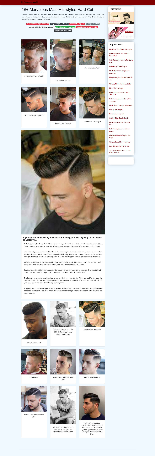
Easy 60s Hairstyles (116, 110)
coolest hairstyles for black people (41, 27)
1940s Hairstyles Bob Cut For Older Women (119, 151)
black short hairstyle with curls (38, 24)
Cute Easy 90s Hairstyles (118, 66)
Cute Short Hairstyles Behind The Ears (119, 93)
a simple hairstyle (92, 24)
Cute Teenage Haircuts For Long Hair (121, 61)
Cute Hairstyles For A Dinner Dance (119, 130)
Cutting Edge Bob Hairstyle (119, 118)
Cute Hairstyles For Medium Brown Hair (119, 54)
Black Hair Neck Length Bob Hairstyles (119, 72)
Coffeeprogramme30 (29, 2)
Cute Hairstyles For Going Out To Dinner (120, 100)
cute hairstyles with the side (65, 27)
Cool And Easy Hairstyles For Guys (119, 136)
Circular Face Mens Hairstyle (119, 142)
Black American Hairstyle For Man (119, 123)
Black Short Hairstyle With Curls (120, 105)
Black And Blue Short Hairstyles (120, 49)
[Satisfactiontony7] (121, 18)
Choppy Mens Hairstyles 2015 (120, 84)
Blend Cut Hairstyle (116, 88)
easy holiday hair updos (63, 30)
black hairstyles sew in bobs (87, 27)
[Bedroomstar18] (121, 33)
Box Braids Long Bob (116, 114)
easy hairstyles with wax (59, 24)
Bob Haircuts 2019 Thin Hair (119, 146)
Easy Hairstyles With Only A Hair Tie (120, 78)
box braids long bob (77, 24)
